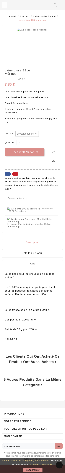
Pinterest (15, 174)
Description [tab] (32, 242)
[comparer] (53, 161)
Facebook (8, 174)
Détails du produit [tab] (32, 253)
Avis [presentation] (32, 263)
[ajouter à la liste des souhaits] (53, 152)
